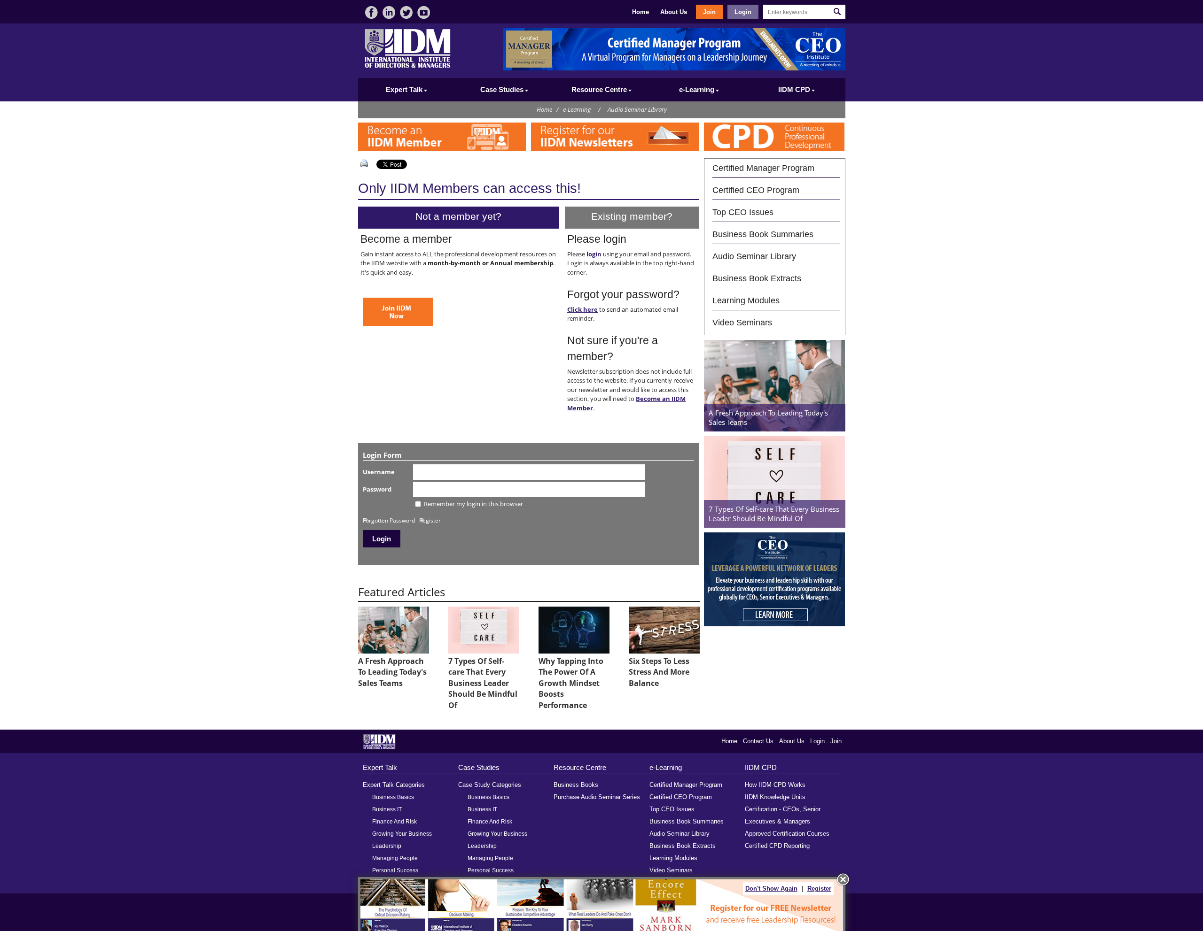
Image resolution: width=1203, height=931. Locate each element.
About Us (673, 11)
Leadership (386, 846)
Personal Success (395, 870)
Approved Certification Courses (787, 833)
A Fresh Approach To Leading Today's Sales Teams (392, 672)
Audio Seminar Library (637, 109)
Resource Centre (580, 767)
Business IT (387, 809)
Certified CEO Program (755, 190)
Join (709, 11)
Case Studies (479, 767)
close (843, 879)
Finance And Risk (394, 821)
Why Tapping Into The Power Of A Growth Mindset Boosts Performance (571, 683)
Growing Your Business (402, 834)
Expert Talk (380, 767)
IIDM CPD (761, 767)
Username (379, 472)
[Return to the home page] (407, 66)
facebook (371, 12)
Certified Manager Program (763, 168)
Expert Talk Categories (394, 784)
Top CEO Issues (742, 212)
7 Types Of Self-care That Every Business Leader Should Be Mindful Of (482, 683)
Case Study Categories (489, 784)
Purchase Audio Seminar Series (597, 796)
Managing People (395, 858)
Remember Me (388, 507)
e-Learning (577, 109)
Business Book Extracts (756, 278)
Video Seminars (742, 322)
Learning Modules (746, 300)
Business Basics (393, 797)
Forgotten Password (389, 520)
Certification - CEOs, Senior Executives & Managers (782, 815)
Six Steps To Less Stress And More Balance (659, 672)
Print (366, 163)
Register (430, 520)
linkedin (389, 12)
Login (742, 11)
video (423, 12)
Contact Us (758, 741)
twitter (406, 12)
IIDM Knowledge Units (775, 796)
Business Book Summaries (762, 234)
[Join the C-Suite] (398, 323)
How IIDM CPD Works (775, 784)
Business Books (576, 784)
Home (640, 11)
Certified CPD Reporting (777, 845)
